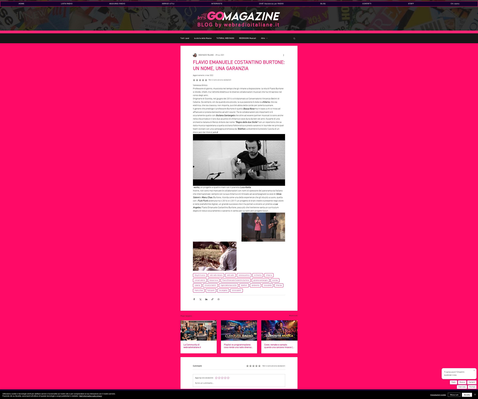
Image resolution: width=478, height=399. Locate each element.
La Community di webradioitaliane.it (192, 346)
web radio (230, 275)
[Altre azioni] (283, 55)
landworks (255, 285)
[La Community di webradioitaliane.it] (198, 330)
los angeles (223, 290)
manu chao (199, 290)
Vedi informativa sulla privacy (90, 396)
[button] (168, 3)
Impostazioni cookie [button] (438, 395)
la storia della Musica (202, 38)
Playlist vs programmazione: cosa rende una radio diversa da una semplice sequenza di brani (237, 346)
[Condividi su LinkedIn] (206, 299)
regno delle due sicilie (229, 285)
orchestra (257, 275)
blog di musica (200, 275)
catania (197, 285)
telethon (244, 285)
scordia (275, 280)
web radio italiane (216, 275)
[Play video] (239, 160)
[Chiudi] (475, 395)
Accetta (467, 395)
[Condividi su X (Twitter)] (200, 299)
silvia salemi (236, 290)
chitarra (269, 275)
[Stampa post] (218, 299)
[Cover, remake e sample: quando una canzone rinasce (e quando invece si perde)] (279, 330)
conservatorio (200, 280)
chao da (279, 285)
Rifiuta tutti (454, 395)
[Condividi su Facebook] (194, 299)
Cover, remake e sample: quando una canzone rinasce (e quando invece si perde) (279, 346)
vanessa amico (244, 275)
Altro (263, 38)
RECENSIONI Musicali (247, 38)
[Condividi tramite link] (212, 299)
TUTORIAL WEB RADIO (225, 38)
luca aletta (267, 285)
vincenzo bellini (210, 285)
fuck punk (210, 290)
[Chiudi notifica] (474, 370)
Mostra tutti (293, 316)
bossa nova (213, 280)
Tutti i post (184, 38)
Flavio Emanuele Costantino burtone (235, 280)
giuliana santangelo (260, 280)
